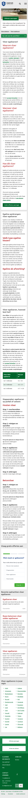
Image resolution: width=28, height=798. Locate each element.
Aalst (6, 688)
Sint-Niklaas (21, 707)
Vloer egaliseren (10, 651)
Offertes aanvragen (10, 18)
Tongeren (20, 719)
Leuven (7, 724)
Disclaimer (10, 794)
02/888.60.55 (6, 778)
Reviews (17, 759)
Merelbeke (20, 696)
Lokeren (20, 688)
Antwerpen (8, 691)
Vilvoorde (20, 724)
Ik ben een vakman (14, 748)
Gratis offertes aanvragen (11, 205)
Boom (6, 696)
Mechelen (20, 694)
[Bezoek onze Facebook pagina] (17, 774)
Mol (19, 699)
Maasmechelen (22, 691)
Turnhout (20, 721)
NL (21, 785)
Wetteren (20, 727)
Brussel (7, 699)
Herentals (7, 716)
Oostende (20, 702)
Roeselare (20, 705)
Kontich (7, 719)
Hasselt (7, 713)
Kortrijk (7, 721)
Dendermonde (9, 702)
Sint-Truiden (21, 710)
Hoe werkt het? (6, 762)
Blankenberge (9, 694)
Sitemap (3, 794)
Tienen (19, 716)
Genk (6, 707)
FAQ (3, 767)
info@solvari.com (7, 785)
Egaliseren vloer (10, 599)
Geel (6, 705)
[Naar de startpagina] (7, 5)
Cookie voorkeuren (20, 794)
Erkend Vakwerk (6, 764)
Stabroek (20, 713)
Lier (6, 727)
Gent (6, 710)
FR (17, 785)
